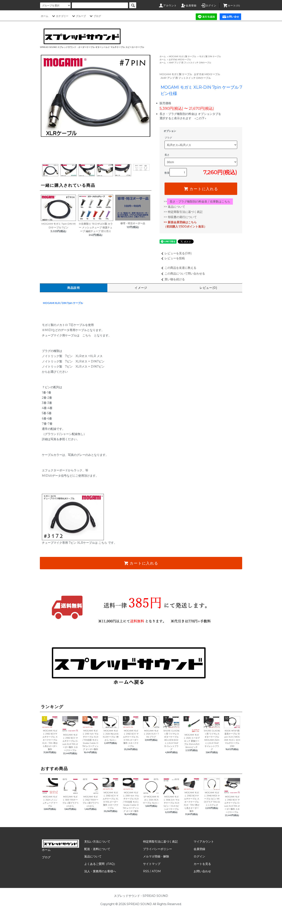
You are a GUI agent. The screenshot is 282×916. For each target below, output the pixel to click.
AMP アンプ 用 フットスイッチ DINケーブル (190, 62)
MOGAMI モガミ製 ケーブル (182, 56)
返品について (93, 856)
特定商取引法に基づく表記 (160, 841)
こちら (86, 335)
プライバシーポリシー (157, 849)
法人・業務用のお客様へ (100, 871)
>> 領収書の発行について (180, 217)
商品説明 (73, 288)
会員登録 (191, 5)
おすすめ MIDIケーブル (180, 59)
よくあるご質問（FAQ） (100, 864)
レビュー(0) (208, 288)
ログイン (211, 5)
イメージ (141, 288)
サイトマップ (151, 864)
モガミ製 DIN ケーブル (210, 56)
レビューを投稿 (175, 258)
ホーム (44, 16)
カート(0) (234, 5)
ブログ (97, 16)
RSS (146, 871)
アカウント (170, 5)
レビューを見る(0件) (178, 253)
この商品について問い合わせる (185, 273)
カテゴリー (62, 16)
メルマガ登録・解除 (156, 856)
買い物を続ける (175, 279)
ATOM (156, 871)
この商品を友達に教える (180, 268)
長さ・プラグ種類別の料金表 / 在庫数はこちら (200, 201)
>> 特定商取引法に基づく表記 (183, 212)
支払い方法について (97, 841)
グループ (81, 16)
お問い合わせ (202, 871)
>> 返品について (174, 207)
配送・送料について (97, 849)
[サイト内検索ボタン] (132, 5)
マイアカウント (204, 841)
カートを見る (202, 864)
